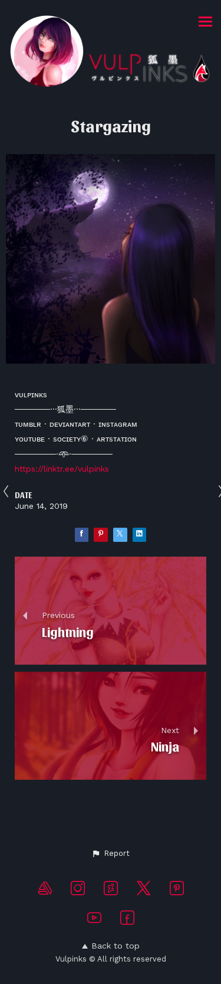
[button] (110, 853)
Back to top (115, 945)
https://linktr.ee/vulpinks (62, 468)
